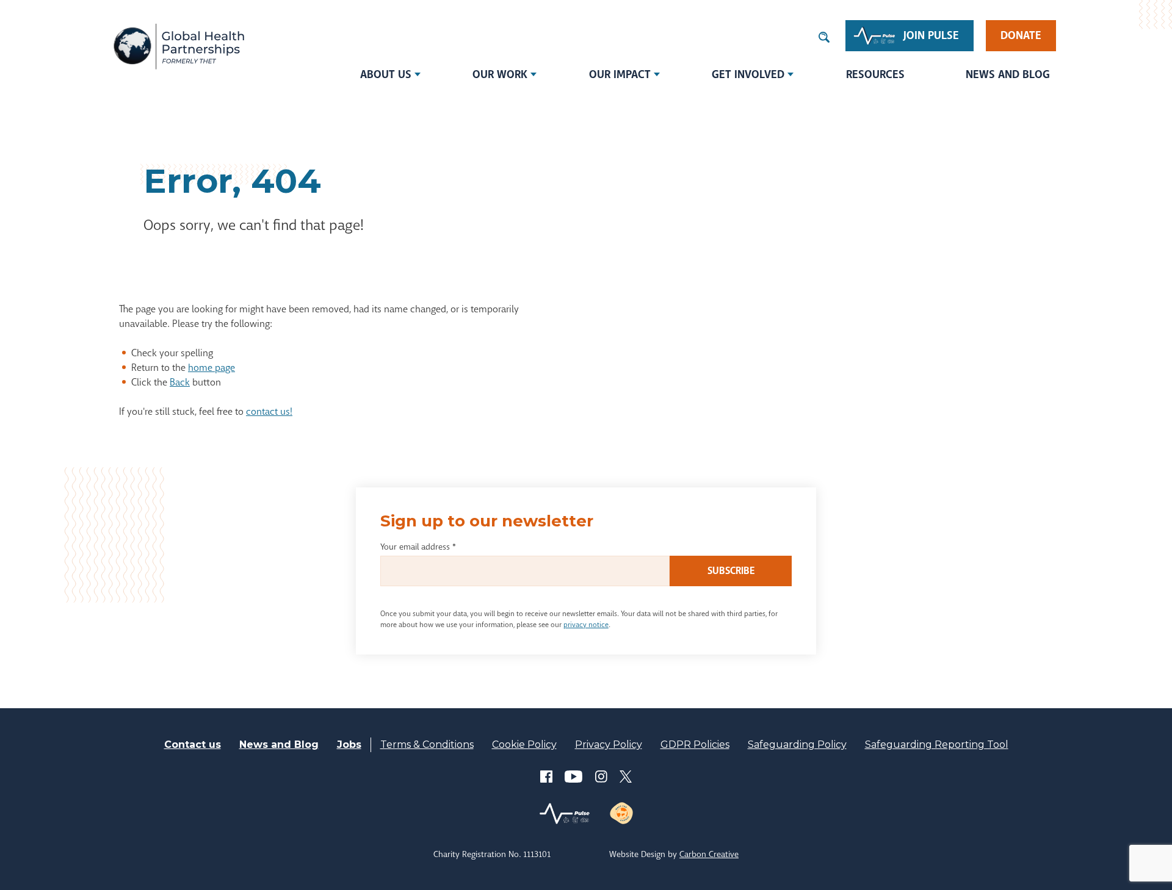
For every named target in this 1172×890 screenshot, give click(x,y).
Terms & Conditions (427, 744)
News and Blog (1008, 74)
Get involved (748, 74)
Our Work (499, 74)
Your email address (418, 546)
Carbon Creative (709, 854)
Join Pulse (931, 35)
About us (385, 74)
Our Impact (620, 74)
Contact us (192, 744)
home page (211, 367)
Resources (875, 74)
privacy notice (586, 625)
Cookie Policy (524, 744)
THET (178, 45)
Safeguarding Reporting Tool (936, 744)
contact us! (269, 411)
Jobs (349, 744)
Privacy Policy (608, 744)
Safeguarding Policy (797, 744)
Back (180, 382)
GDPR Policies (694, 744)
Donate (1020, 35)
